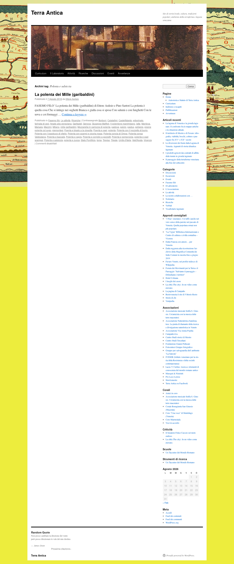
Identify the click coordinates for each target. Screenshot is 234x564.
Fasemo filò (54, 120)
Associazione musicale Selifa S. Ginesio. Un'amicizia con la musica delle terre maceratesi (182, 314)
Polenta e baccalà (56, 136)
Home (168, 96)
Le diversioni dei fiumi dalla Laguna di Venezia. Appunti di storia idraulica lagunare (182, 146)
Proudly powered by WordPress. (180, 555)
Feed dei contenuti (173, 515)
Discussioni (98, 73)
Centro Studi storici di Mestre (178, 337)
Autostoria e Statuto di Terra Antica (183, 100)
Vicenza (148, 140)
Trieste (114, 140)
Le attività (65, 120)
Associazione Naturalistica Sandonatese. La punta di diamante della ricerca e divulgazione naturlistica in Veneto (182, 324)
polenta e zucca (72, 140)
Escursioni (170, 175)
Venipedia (170, 300)
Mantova (145, 123)
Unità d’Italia (125, 140)
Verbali (169, 205)
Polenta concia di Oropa (115, 133)
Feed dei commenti (174, 519)
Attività (71, 73)
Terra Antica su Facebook (177, 383)
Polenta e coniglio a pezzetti (97, 136)
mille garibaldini (68, 126)
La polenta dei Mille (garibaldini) (64, 94)
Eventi (110, 73)
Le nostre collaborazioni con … (179, 195)
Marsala (39, 126)
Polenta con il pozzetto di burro (132, 130)
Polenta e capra (74, 136)
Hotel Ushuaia (172, 277)
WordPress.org (172, 522)
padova (115, 126)
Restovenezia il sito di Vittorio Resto (181, 294)
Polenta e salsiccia (53, 140)
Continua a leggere (74, 114)
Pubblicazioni (171, 109)
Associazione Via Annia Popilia (179, 330)
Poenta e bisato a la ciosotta (78, 130)
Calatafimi (112, 120)
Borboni (102, 120)
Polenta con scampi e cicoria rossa (85, 133)
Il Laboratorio (57, 73)
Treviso (106, 140)
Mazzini (48, 126)
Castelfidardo (125, 120)
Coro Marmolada (173, 419)
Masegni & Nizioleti (174, 373)
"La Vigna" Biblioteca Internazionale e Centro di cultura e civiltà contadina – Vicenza (182, 235)
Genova (87, 123)
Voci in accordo (172, 422)
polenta (112, 130)
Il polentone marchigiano (122, 123)
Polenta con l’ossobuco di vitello (51, 133)
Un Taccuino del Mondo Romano (180, 452)
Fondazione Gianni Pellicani (178, 343)
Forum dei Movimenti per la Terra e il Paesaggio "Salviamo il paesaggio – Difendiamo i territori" (182, 271)
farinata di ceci (42, 123)
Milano (56, 126)
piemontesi (57, 130)
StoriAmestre (171, 380)
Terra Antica (47, 12)
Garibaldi (77, 123)
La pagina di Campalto (175, 291)
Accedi (169, 512)
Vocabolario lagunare (175, 208)
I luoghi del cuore (173, 281)
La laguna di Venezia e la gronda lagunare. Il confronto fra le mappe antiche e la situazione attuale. (182, 126)
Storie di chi (171, 297)
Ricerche (83, 73)
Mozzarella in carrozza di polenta (94, 126)
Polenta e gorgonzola (122, 136)
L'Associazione (172, 189)
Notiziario (170, 198)
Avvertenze (124, 73)
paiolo (123, 126)
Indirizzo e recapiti (174, 106)
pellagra (139, 126)
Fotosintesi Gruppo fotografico (179, 347)
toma (99, 140)
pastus (130, 126)
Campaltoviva (172, 333)
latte (138, 123)
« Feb (165, 502)
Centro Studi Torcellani (176, 340)
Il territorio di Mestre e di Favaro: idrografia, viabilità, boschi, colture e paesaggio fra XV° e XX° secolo (182, 136)
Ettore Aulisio (72, 98)
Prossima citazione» (61, 548)
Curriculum (40, 73)
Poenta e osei (100, 130)
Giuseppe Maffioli (100, 123)
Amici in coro (172, 393)
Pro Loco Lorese (173, 376)
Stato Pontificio (88, 140)
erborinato (138, 120)
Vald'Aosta (137, 140)
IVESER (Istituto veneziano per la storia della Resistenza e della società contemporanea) (182, 360)
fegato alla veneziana (61, 123)
